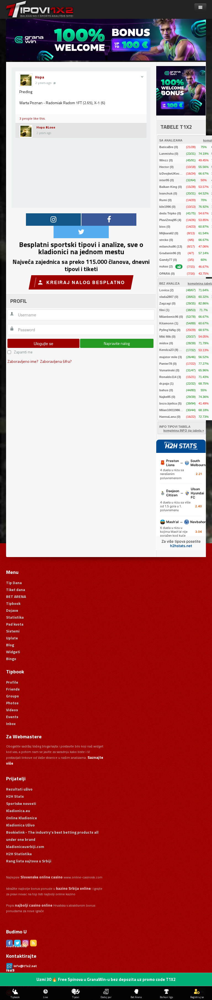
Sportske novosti (21, 803)
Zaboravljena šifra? (56, 361)
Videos (12, 710)
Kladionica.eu (18, 810)
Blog (10, 645)
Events (12, 717)
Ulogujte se (43, 343)
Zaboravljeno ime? (22, 361)
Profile (12, 682)
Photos (12, 703)
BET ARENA (16, 596)
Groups (12, 696)
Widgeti (13, 652)
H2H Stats (15, 796)
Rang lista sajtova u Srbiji (28, 861)
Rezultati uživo (19, 789)
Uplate (12, 638)
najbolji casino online (33, 905)
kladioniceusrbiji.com (25, 846)
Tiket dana (15, 589)
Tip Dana (14, 583)
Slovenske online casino (41, 877)
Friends (13, 689)
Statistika (15, 617)
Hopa (39, 77)
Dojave (12, 610)
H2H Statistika (19, 854)
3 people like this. (32, 118)
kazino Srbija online (73, 888)
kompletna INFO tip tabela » (183, 430)
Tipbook (13, 603)
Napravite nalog (117, 343)
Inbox (11, 723)
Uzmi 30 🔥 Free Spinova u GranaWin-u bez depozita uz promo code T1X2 (106, 979)
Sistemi (13, 631)
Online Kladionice (21, 818)
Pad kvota (14, 624)
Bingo (11, 659)
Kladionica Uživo (20, 825)
